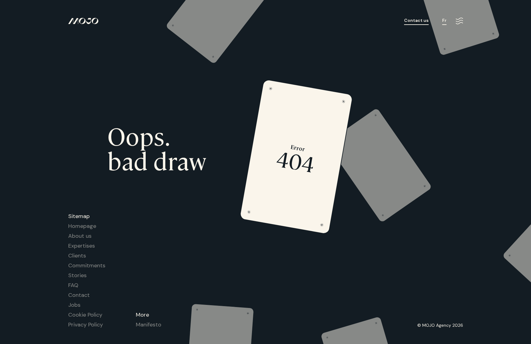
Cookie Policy (85, 314)
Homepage (82, 226)
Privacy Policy (85, 324)
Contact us (416, 20)
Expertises (81, 245)
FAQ (73, 285)
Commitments (86, 265)
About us (80, 236)
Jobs (74, 305)
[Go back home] (83, 21)
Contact (79, 295)
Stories (77, 275)
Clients (77, 255)
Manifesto (148, 324)
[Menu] (459, 21)
